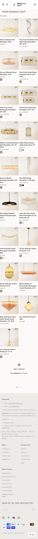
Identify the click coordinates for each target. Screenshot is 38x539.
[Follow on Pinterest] (8, 517)
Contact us (24, 452)
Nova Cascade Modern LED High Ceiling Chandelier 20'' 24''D (28, 42)
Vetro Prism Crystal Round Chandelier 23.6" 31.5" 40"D (28, 74)
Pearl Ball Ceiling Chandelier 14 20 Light (27, 179)
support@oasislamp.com (15, 403)
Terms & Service (7, 484)
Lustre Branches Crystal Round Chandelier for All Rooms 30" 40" (27, 215)
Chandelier (5, 452)
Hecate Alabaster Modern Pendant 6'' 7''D (27, 250)
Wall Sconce (6, 459)
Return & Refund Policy (9, 477)
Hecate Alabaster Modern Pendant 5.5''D (8, 285)
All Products (5, 449)
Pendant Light (6, 456)
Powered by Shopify (18, 533)
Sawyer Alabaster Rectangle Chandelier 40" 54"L (8, 180)
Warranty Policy (6, 487)
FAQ (22, 463)
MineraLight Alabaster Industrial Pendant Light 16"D (8, 215)
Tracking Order (25, 459)
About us (23, 449)
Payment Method (7, 491)
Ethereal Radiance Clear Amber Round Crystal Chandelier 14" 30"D (8, 319)
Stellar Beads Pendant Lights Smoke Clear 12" (27, 144)
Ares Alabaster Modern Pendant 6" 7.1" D (7, 350)
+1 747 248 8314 (14, 406)
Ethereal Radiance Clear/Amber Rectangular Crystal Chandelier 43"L (28, 286)
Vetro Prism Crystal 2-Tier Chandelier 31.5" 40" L (27, 108)
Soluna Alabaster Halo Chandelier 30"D (7, 41)
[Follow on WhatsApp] (19, 517)
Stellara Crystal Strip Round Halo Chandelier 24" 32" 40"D (9, 145)
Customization (25, 456)
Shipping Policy (7, 473)
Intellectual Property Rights (8, 495)
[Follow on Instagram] (3, 517)
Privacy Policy (6, 480)
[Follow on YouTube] (13, 517)
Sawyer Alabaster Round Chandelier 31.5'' (8, 73)
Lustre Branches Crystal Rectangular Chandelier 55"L (8, 251)
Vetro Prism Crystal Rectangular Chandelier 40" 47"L (8, 109)
